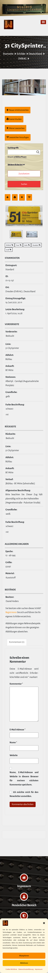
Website (14, 755)
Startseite (8, 53)
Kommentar (16, 684)
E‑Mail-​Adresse (17, 729)
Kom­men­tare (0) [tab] (17, 642)
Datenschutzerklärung (25, 969)
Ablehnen (24, 963)
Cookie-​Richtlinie (11, 969)
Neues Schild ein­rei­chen (19, 110)
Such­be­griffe (13, 148)
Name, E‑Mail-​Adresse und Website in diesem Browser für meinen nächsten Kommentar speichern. (24, 778)
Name (13, 742)
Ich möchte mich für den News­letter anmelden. (24, 794)
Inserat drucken (15, 119)
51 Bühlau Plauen (20, 157)
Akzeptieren (24, 956)
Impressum (38, 969)
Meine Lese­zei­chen (17, 128)
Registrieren (11, 612)
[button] (44, 923)
